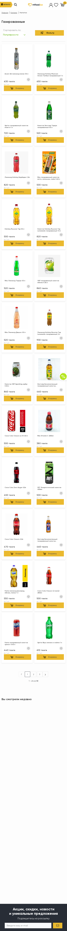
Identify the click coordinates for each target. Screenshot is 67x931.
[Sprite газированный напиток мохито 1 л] (17, 111)
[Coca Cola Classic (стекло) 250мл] (50, 576)
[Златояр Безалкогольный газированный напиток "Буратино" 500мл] (50, 525)
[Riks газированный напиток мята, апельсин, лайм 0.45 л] (50, 163)
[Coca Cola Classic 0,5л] (17, 525)
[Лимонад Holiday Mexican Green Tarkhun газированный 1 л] (50, 59)
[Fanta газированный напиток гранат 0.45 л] (17, 628)
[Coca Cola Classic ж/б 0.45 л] (17, 421)
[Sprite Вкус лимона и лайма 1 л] (50, 628)
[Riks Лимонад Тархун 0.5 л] (17, 266)
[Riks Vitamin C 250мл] (50, 421)
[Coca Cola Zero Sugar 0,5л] (17, 473)
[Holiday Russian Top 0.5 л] (17, 215)
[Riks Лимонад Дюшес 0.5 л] (17, 318)
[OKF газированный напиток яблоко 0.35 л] (50, 266)
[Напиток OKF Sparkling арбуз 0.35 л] (17, 370)
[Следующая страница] (45, 674)
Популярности (10, 34)
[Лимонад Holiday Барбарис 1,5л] (17, 163)
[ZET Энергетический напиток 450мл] (50, 473)
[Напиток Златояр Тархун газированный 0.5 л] (50, 111)
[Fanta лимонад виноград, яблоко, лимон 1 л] (17, 576)
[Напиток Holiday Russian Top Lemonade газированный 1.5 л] (50, 215)
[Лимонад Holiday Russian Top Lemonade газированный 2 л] (50, 318)
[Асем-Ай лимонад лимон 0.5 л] (17, 59)
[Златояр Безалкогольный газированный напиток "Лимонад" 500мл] (50, 370)
